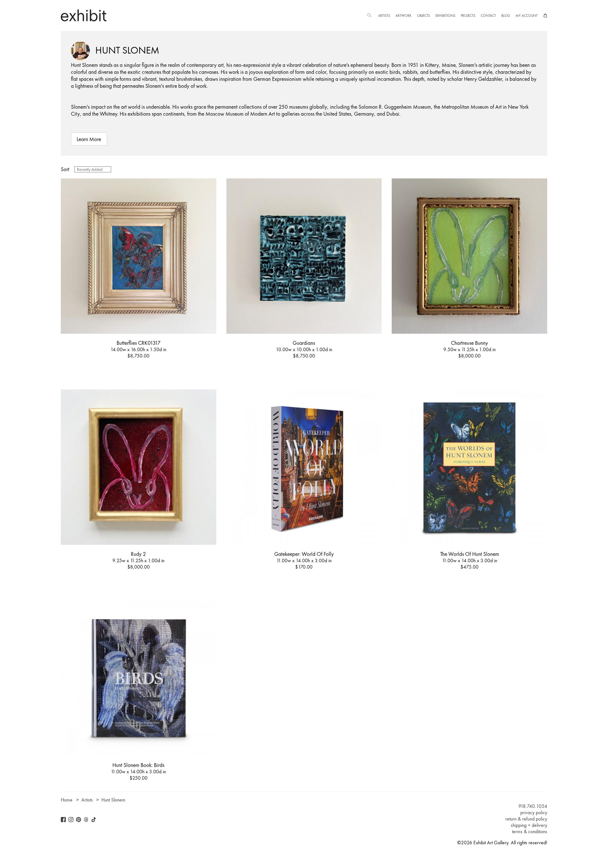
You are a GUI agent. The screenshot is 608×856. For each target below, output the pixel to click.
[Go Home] (83, 15)
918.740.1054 (532, 806)
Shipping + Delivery (529, 825)
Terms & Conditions (529, 831)
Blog (505, 15)
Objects (423, 15)
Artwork (403, 15)
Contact (488, 15)
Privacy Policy (533, 812)
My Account (527, 15)
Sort (65, 169)
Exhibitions (445, 15)
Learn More (89, 139)
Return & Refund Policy (526, 819)
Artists (384, 15)
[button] (369, 15)
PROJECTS (468, 15)
